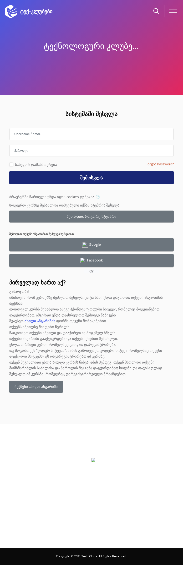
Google (94, 244)
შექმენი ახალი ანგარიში (36, 386)
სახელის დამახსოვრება (36, 164)
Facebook (94, 260)
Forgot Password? (160, 164)
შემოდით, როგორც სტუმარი (91, 216)
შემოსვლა (91, 178)
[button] (99, 197)
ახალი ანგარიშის (40, 320)
